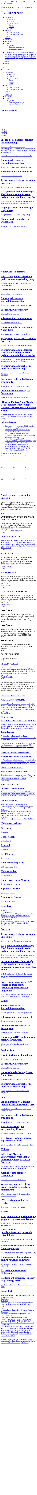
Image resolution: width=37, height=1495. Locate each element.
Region (11, 21)
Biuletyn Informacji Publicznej (21, 1332)
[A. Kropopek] (9, 867)
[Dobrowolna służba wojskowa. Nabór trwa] (16, 334)
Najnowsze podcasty (11, 823)
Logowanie (14, 1334)
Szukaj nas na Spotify (12, 58)
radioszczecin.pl (11, 1330)
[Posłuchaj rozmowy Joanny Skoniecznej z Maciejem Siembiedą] (6, 875)
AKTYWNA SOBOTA (10, 536)
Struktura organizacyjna (16, 47)
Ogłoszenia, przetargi (16, 49)
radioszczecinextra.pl (24, 1330)
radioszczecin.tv (9, 800)
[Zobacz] (4, 132)
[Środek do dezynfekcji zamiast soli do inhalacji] (17, 156)
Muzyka (7, 36)
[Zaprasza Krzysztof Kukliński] (6, 841)
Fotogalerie (7, 1291)
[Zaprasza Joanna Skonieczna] (11, 884)
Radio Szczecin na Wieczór (12, 768)
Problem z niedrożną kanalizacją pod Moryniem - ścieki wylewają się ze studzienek (20, 442)
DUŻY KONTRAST (8, 1336)
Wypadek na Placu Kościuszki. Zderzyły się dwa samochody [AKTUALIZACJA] (19, 448)
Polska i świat (13, 23)
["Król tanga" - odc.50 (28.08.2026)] (5, 858)
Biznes (11, 28)
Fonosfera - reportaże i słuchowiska (16, 753)
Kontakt (11, 45)
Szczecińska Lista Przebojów (13, 696)
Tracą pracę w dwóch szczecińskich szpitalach (20, 427)
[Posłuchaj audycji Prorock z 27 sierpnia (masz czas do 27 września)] (4, 849)
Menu (7, 63)
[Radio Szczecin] (7, 3)
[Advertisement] (18, 245)
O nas (7, 43)
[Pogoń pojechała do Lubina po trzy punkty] (15, 215)
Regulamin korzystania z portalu (19, 1341)
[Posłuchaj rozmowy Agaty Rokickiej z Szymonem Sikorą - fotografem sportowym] (5, 910)
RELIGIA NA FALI (9, 664)
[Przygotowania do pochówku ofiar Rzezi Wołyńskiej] (18, 375)
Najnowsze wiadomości (13, 271)
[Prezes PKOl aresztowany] (10, 314)
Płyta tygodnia (7, 717)
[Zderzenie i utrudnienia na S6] (11, 176)
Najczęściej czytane (9, 422)
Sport (11, 25)
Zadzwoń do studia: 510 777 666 (11, 1326)
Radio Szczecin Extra (16, 34)
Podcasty (8, 30)
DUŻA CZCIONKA (25, 1334)
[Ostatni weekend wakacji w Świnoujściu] (15, 226)
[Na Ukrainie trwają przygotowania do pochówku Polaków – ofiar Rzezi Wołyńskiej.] (18, 1092)
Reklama (8, 41)
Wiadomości (9, 17)
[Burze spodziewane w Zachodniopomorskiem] (16, 167)
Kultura (11, 27)
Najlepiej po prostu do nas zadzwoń (16, 52)
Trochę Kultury (7, 732)
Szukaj (7, 59)
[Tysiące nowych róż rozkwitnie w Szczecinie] (16, 187)
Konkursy (8, 38)
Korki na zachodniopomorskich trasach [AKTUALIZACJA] (17, 431)
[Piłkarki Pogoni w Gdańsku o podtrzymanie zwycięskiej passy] (18, 285)
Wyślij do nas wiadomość (27, 58)
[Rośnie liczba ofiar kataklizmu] (11, 294)
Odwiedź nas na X (24, 54)
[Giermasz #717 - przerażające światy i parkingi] (5, 832)
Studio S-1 (8, 39)
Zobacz (3, 713)
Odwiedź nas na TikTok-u (26, 56)
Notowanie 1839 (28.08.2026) (13, 700)
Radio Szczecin (14, 32)
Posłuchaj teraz (6, 1334)
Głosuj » (9, 713)
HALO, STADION (9, 572)
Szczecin (12, 19)
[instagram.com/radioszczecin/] (11, 453)
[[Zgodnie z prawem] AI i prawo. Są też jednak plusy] (8, 893)
